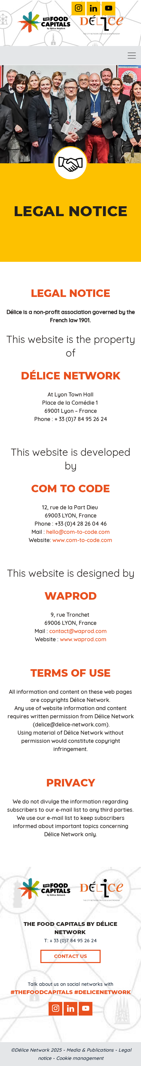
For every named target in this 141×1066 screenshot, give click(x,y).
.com (100, 639)
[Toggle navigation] (132, 55)
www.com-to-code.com (82, 540)
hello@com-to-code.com (78, 531)
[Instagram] (78, 8)
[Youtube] (108, 8)
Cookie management (79, 1058)
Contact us (70, 956)
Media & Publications (90, 1050)
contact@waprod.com (78, 631)
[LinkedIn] (93, 8)
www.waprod (77, 639)
